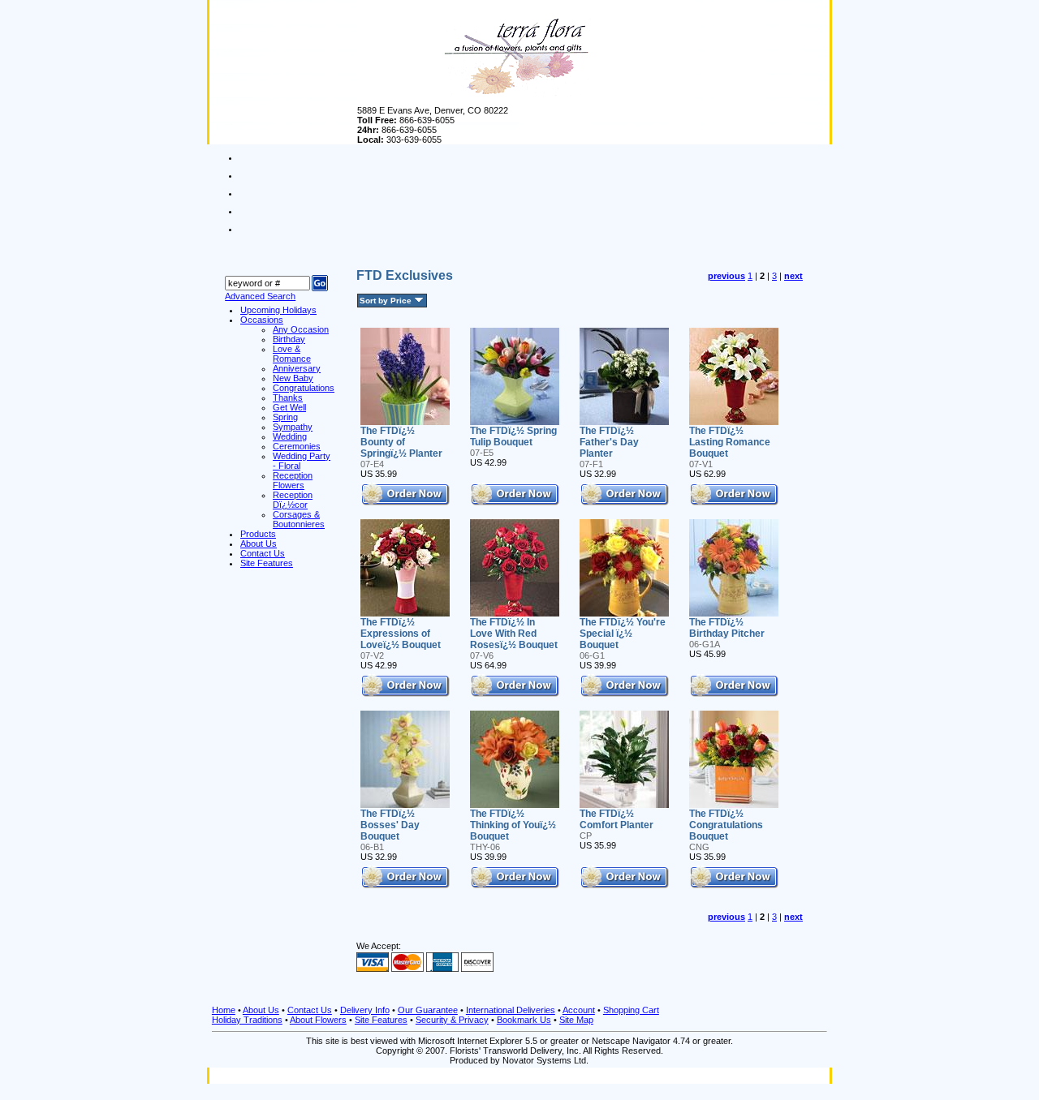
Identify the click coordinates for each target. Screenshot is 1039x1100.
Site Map (576, 1020)
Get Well (289, 407)
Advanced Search (260, 296)
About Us (261, 1010)
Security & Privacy (452, 1020)
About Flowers (318, 1020)
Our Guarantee (428, 1010)
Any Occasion (301, 329)
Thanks (288, 397)
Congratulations (303, 388)
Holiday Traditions (247, 1020)
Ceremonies (297, 446)
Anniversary (297, 368)
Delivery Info (365, 1010)
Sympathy (293, 427)
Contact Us (309, 1010)
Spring (285, 417)
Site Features (381, 1020)
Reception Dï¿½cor (293, 499)
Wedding (290, 436)
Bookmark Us (524, 1020)
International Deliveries (510, 1010)
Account (579, 1010)
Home (223, 1010)
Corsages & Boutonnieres (299, 519)
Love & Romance (292, 353)
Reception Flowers (293, 480)
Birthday (289, 339)
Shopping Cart (631, 1010)
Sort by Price (386, 300)
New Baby (293, 378)
